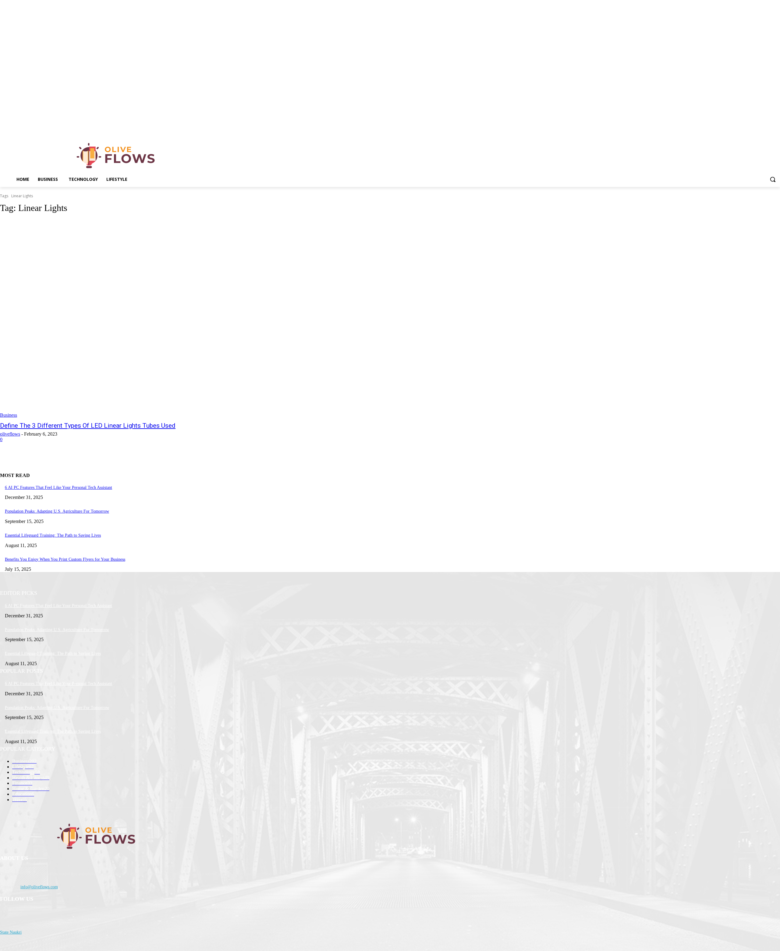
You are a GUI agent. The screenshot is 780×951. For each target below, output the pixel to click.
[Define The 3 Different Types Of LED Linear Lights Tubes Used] (198, 318)
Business (8, 415)
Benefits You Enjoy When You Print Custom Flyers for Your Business (65, 559)
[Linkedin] (776, 129)
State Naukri (11, 932)
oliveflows (10, 434)
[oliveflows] (117, 155)
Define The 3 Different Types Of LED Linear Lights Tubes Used (88, 425)
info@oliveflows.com (39, 887)
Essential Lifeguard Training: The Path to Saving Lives (53, 535)
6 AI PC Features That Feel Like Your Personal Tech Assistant (58, 487)
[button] (772, 179)
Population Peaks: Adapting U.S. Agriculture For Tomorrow (57, 511)
